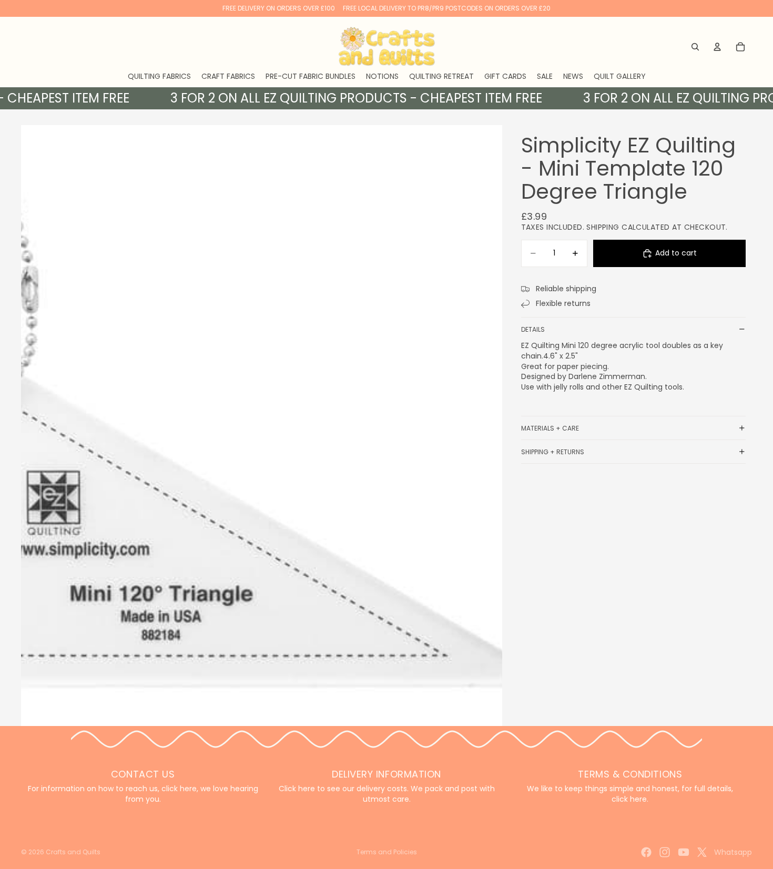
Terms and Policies (387, 851)
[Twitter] (702, 852)
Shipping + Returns (552, 451)
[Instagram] (664, 852)
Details (533, 329)
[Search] (695, 46)
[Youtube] (683, 852)
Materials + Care (550, 428)
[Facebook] (646, 852)
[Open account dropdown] (717, 46)
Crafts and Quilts (73, 851)
